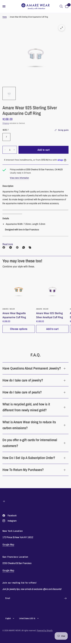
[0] (66, 6)
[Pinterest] (18, 247)
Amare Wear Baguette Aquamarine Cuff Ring (14, 315)
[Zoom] (61, 28)
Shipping (5, 123)
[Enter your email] (65, 598)
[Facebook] (4, 247)
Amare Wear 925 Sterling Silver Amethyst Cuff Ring (49, 315)
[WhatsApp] (24, 247)
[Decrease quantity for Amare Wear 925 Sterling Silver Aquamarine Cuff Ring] (5, 150)
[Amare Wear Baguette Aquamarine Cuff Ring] (18, 289)
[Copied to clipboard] (31, 247)
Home (4, 17)
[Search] (61, 6)
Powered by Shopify (45, 630)
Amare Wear (8, 309)
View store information (19, 177)
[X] (11, 247)
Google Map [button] (8, 544)
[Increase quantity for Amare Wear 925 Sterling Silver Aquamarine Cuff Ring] (14, 150)
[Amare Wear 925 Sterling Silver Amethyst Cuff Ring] (52, 289)
